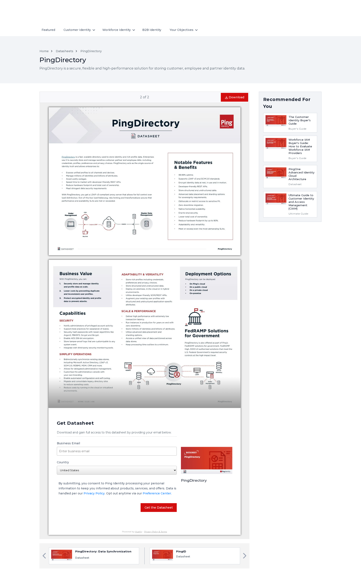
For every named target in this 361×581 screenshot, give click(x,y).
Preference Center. (157, 493)
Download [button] (236, 97)
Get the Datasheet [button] (159, 507)
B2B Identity (151, 30)
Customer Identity (77, 30)
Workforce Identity (116, 30)
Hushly (138, 531)
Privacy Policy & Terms (155, 531)
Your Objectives (181, 30)
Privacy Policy (94, 493)
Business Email (68, 443)
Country (63, 462)
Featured (48, 30)
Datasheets (64, 51)
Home (44, 51)
